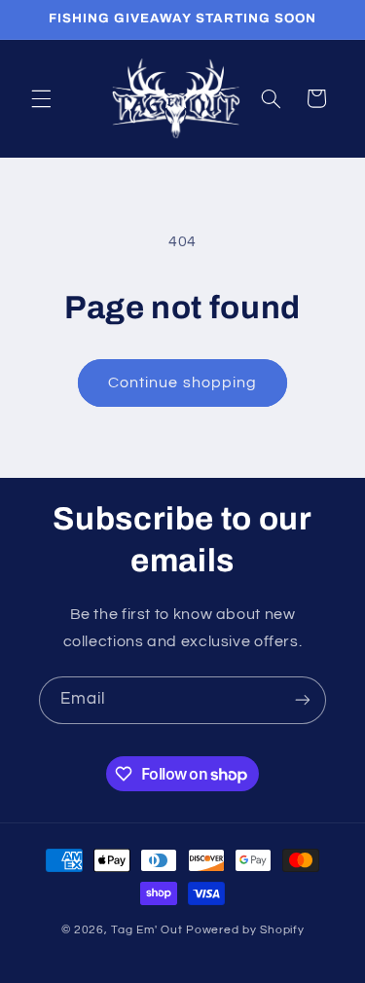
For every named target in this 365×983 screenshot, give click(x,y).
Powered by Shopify (245, 930)
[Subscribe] (302, 700)
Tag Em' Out (148, 930)
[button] (40, 98)
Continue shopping (182, 382)
